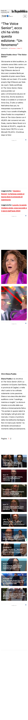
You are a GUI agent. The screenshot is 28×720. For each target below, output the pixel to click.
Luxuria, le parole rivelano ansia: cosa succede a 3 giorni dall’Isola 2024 (14, 208)
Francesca (13, 48)
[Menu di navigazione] (25, 16)
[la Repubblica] (19, 12)
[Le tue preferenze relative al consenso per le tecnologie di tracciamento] (26, 540)
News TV (19, 48)
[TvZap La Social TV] (7, 16)
